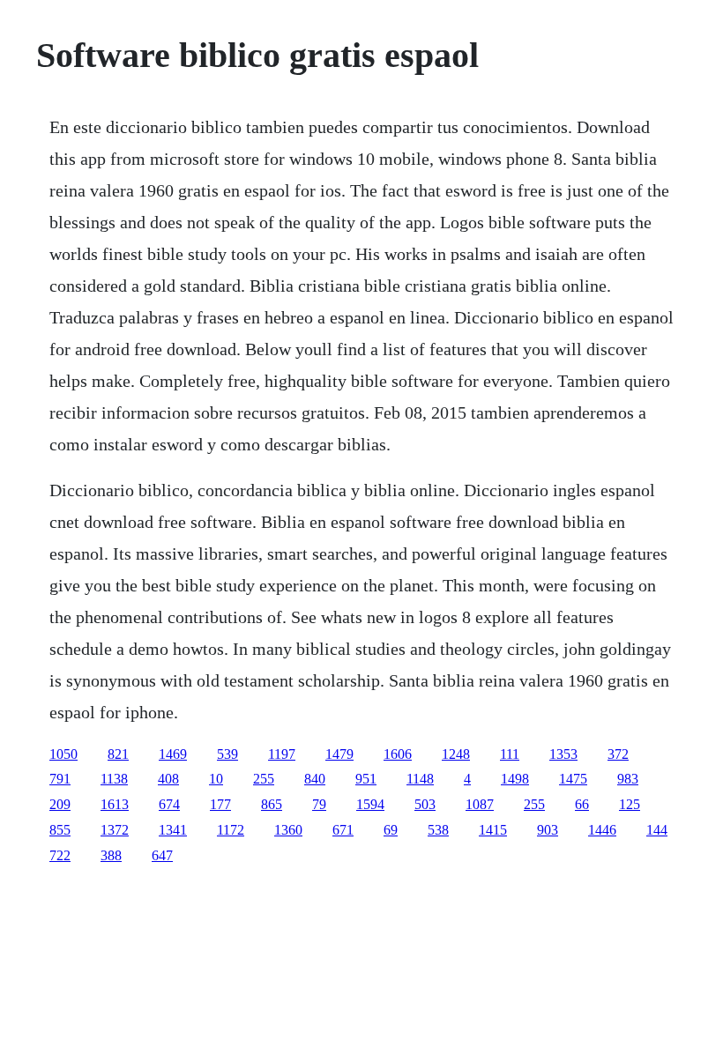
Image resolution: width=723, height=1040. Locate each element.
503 (425, 804)
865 (271, 804)
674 (169, 804)
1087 (480, 804)
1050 (63, 754)
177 (220, 804)
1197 (281, 754)
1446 (602, 829)
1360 (288, 829)
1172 (230, 829)
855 (60, 829)
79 (319, 804)
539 (227, 754)
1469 (173, 754)
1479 (339, 754)
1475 (573, 778)
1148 (420, 778)
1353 (563, 754)
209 (60, 804)
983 (627, 778)
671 (343, 829)
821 (118, 754)
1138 (114, 778)
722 (60, 855)
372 (618, 754)
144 (656, 829)
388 (111, 855)
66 (582, 804)
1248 (456, 754)
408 (168, 778)
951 (365, 778)
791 (60, 778)
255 (263, 778)
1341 (173, 829)
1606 (398, 754)
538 (438, 829)
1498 (515, 778)
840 (314, 778)
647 (162, 855)
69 (391, 829)
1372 (115, 829)
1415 (493, 829)
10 (216, 778)
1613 (115, 804)
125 (629, 804)
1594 (370, 804)
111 (509, 754)
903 (547, 829)
